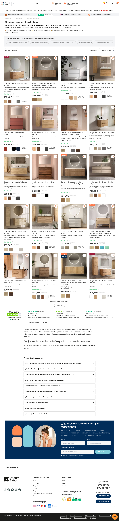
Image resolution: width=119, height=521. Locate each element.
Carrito (64, 486)
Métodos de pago (65, 518)
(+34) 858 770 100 (103, 496)
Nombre (63, 439)
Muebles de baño (18, 18)
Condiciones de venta (105, 516)
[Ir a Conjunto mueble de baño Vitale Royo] (74, 216)
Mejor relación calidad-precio (39, 42)
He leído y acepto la (73, 455)
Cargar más (59, 305)
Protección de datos (76, 516)
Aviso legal (63, 516)
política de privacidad (78, 455)
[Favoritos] (110, 3)
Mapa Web (93, 518)
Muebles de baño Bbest (85, 42)
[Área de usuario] (113, 3)
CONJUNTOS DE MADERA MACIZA (17, 42)
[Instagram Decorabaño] (9, 490)
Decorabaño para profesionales (42, 493)
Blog (34, 491)
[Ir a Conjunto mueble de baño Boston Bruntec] (45, 266)
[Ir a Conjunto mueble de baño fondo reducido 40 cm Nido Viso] (74, 118)
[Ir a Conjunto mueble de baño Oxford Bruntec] (17, 216)
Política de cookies (90, 516)
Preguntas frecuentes (39, 486)
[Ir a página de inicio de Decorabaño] (5, 4)
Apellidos (90, 439)
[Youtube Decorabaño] (13, 490)
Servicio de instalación (39, 496)
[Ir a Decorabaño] (15, 479)
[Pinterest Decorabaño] (16, 490)
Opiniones (36, 483)
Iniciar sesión (66, 481)
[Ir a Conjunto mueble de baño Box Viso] (102, 118)
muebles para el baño (74, 345)
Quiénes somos (37, 481)
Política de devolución (80, 518)
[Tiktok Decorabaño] (20, 490)
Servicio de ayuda (103, 501)
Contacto (36, 488)
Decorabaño (8, 18)
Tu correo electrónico (67, 447)
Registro (64, 483)
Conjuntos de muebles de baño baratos (63, 42)
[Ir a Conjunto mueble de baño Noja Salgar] (74, 68)
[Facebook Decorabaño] (5, 490)
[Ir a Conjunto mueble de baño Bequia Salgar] (102, 68)
